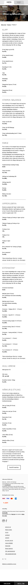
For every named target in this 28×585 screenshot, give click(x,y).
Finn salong (7, 583)
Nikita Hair (3, 25)
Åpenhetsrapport (9, 548)
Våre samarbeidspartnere (10, 554)
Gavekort (7, 537)
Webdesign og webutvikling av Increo (9, 564)
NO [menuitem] (3, 559)
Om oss (6, 532)
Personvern (7, 545)
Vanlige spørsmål (9, 543)
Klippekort (7, 535)
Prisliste (9, 25)
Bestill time (21, 583)
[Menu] (25, 8)
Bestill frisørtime (14, 467)
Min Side (13, 514)
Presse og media (8, 529)
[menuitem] (3, 559)
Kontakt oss (8, 527)
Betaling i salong (9, 540)
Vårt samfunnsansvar (10, 551)
